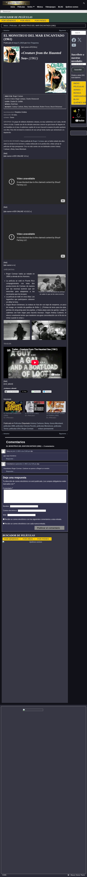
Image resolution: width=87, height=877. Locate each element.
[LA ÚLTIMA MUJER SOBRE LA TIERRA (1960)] (56, 406)
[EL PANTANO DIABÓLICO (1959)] (13, 406)
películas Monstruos (45, 426)
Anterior (5, 30)
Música (40, 7)
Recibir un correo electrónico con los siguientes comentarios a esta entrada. (33, 519)
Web (4, 515)
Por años (25, 21)
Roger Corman (38, 141)
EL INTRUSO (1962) (32, 413)
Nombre (6, 506)
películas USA (15, 429)
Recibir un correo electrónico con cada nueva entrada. (25, 524)
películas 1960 (9, 426)
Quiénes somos (72, 7)
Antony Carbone (37, 423)
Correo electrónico (10, 510)
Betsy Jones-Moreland (54, 423)
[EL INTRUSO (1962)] (34, 406)
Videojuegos (50, 7)
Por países (40, 21)
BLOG (60, 7)
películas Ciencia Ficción (26, 426)
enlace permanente (45, 429)
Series (29, 7)
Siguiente (63, 30)
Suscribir (78, 70)
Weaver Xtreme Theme (78, 875)
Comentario (8, 488)
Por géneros (9, 21)
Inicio (13, 7)
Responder (10, 459)
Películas (21, 7)
